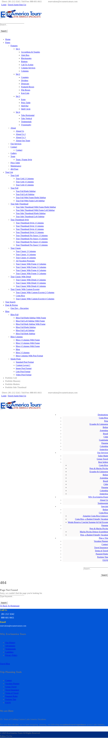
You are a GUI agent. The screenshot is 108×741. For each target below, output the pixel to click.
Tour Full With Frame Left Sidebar (30, 201)
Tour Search (10, 302)
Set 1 (18, 49)
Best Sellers (103, 462)
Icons (23, 99)
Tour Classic (16, 248)
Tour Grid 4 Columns (25, 185)
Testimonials (26, 121)
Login (3, 5)
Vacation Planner (101, 541)
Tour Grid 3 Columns (25, 182)
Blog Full (14, 314)
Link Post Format (23, 371)
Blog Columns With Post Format (29, 356)
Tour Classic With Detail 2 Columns (31, 280)
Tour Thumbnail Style (20, 220)
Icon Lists (25, 93)
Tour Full (14, 188)
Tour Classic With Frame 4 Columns (31, 270)
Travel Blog (5, 664)
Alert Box (25, 55)
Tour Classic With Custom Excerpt (25, 289)
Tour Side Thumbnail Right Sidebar (31, 213)
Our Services (16, 144)
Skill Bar (24, 106)
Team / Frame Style (24, 159)
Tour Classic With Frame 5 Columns (31, 273)
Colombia (104, 446)
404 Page (14, 169)
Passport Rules (102, 554)
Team (13, 156)
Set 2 (18, 74)
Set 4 (18, 112)
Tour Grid (15, 175)
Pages (7, 42)
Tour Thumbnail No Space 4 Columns (32, 242)
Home (7, 39)
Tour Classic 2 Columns (26, 251)
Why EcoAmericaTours (98, 497)
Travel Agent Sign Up (17, 5)
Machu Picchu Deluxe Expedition (94, 532)
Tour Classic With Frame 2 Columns (31, 264)
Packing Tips (102, 557)
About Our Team (23, 140)
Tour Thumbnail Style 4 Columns (30, 229)
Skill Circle (25, 109)
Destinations (103, 415)
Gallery (14, 153)
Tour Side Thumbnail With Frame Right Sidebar (36, 207)
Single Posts (16, 359)
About (13, 128)
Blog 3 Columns (23, 352)
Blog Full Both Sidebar (25, 333)
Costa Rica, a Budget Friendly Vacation (91, 519)
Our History (10, 642)
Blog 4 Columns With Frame (28, 346)
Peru (106, 421)
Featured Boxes (27, 87)
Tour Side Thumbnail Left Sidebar (30, 216)
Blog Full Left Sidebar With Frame (30, 321)
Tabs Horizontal (27, 115)
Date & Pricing (11, 305)
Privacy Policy (11, 655)
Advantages (10, 646)
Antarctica (103, 449)
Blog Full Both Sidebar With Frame (30, 324)
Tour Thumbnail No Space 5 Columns (32, 245)
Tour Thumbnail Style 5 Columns (30, 232)
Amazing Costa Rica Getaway (95, 516)
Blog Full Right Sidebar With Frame (31, 318)
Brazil (105, 434)
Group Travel (102, 459)
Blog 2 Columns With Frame (28, 340)
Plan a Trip (103, 538)
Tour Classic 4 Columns (26, 258)
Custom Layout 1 (23, 365)
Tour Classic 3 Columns (26, 254)
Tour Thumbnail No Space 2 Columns (32, 235)
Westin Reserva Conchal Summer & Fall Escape (88, 522)
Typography (26, 125)
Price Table (25, 103)
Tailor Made (103, 456)
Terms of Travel (101, 551)
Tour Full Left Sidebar (25, 194)
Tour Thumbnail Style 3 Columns (30, 226)
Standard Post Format (25, 362)
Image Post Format (23, 368)
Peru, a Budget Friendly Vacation (94, 535)
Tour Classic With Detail (21, 277)
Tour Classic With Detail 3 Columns (31, 283)
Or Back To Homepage (9, 606)
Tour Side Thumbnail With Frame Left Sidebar (35, 210)
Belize (105, 427)
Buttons (24, 61)
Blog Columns (17, 337)
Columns (25, 71)
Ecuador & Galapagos (99, 424)
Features (14, 46)
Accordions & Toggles (30, 52)
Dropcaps (25, 84)
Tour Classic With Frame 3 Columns (31, 267)
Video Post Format (23, 375)
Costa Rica (20, 296)
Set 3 (18, 96)
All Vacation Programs (25, 261)
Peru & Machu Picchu (99, 468)
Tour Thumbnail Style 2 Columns (30, 223)
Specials (104, 506)
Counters (25, 77)
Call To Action (27, 65)
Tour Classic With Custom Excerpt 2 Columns (35, 292)
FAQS (105, 560)
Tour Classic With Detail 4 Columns (31, 286)
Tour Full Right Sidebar (26, 191)
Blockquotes (26, 58)
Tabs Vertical (26, 118)
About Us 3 (21, 137)
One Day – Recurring (20, 308)
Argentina (104, 430)
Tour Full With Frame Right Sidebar (31, 197)
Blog (7, 311)
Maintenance (16, 166)
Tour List (9, 172)
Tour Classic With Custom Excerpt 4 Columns (35, 299)
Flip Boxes (25, 90)
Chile (106, 437)
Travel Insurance (101, 547)
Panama (104, 443)
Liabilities (9, 652)
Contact (14, 147)
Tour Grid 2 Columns (25, 178)
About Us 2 (21, 134)
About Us (20, 131)
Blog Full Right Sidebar (26, 327)
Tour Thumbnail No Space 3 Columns (32, 239)
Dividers (24, 80)
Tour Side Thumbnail (19, 204)
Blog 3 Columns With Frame (28, 343)
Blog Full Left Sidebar (25, 330)
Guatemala (103, 440)
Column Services (28, 68)
